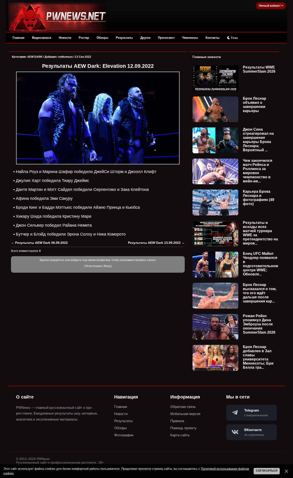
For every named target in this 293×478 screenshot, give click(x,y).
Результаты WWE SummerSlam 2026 (259, 69)
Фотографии (123, 435)
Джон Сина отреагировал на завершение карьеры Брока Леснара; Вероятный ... (258, 139)
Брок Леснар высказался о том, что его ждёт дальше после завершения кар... (260, 293)
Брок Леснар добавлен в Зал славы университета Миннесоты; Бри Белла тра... (258, 357)
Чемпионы (190, 37)
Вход (107, 266)
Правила (177, 421)
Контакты (213, 37)
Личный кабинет (270, 5)
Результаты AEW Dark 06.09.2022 (41, 242)
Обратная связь (183, 407)
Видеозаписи (41, 37)
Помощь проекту (183, 428)
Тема (234, 37)
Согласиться (266, 470)
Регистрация (93, 266)
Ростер (84, 37)
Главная (18, 37)
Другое (145, 37)
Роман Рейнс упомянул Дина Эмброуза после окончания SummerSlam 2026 (259, 324)
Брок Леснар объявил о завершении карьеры (254, 104)
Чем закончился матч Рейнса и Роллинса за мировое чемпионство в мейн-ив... (257, 171)
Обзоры (102, 37)
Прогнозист (166, 37)
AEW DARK (35, 56)
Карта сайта (179, 435)
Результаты (124, 37)
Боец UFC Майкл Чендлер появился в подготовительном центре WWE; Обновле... (260, 264)
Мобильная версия (185, 414)
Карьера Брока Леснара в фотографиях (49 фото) (258, 198)
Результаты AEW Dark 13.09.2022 (154, 242)
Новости (65, 37)
